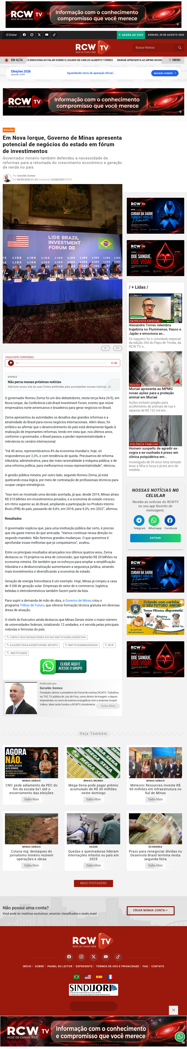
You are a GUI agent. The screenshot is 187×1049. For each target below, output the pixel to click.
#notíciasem (18, 653)
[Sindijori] (93, 989)
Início (27, 966)
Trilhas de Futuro (32, 605)
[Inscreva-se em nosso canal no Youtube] (106, 957)
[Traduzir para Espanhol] (99, 977)
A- (105, 348)
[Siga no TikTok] (54, 35)
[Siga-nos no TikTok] (118, 957)
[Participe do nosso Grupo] (62, 668)
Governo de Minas (78, 600)
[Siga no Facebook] (24, 35)
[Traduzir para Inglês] (88, 977)
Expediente (84, 966)
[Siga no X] (39, 35)
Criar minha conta (149, 910)
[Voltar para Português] (76, 977)
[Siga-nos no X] (93, 957)
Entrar (12, 35)
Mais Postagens (93, 883)
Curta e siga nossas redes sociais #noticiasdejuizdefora (47, 637)
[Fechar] (173, 1010)
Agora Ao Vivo (132, 35)
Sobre (39, 966)
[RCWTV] (93, 14)
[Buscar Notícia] (179, 47)
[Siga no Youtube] (47, 35)
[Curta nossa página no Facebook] (69, 957)
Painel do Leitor (59, 966)
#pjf (110, 645)
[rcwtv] (93, 101)
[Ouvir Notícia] (11, 363)
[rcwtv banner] (93, 1031)
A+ (117, 348)
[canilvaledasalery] (155, 617)
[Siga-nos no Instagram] (81, 957)
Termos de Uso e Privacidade (117, 966)
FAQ (145, 966)
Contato (157, 966)
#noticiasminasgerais (83, 645)
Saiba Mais (108, 706)
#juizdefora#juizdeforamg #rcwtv (33, 645)
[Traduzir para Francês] (110, 977)
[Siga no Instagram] (32, 35)
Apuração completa (163, 73)
